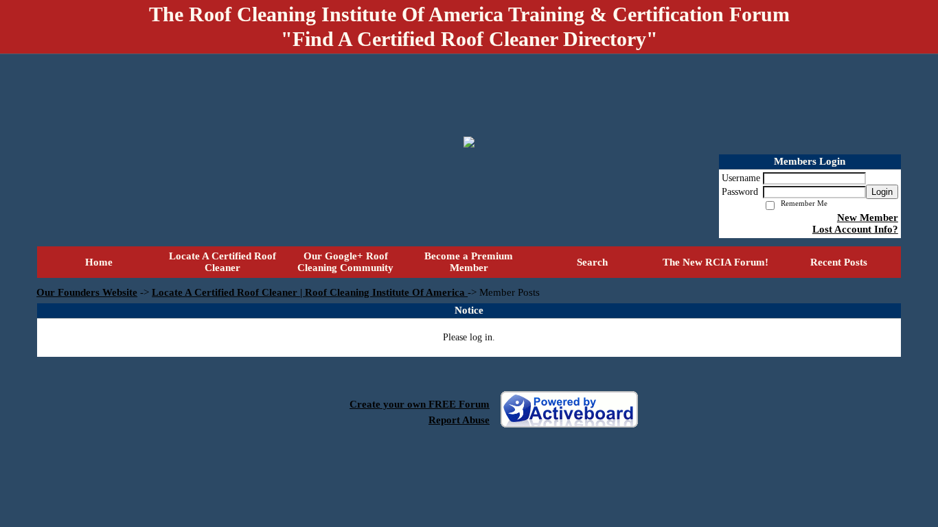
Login (882, 192)
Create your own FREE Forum (420, 404)
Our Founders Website (86, 292)
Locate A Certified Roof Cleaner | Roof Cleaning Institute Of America (310, 292)
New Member (867, 217)
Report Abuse (459, 419)
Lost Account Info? (855, 229)
